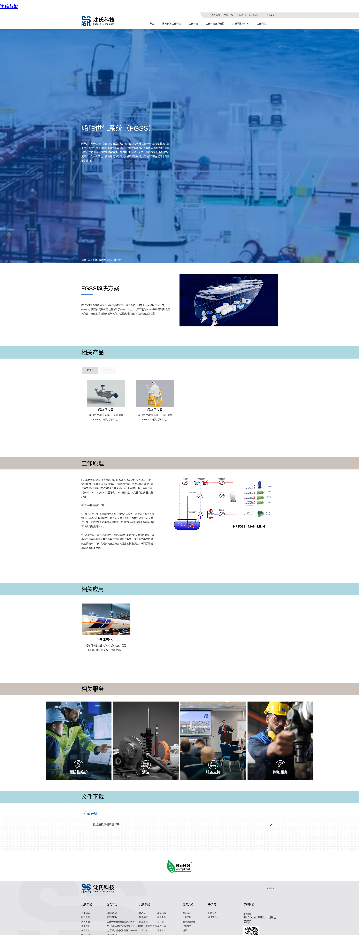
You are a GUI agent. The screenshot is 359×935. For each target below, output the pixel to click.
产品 (151, 23)
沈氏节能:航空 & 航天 (149, 926)
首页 (84, 260)
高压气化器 (106, 409)
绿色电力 (161, 917)
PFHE (108, 370)
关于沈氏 (85, 913)
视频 (185, 930)
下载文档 (187, 917)
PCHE (90, 370)
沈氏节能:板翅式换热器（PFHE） (122, 930)
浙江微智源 (213, 917)
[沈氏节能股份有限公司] (98, 21)
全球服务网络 (189, 922)
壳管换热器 (112, 917)
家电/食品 (143, 917)
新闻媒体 (85, 930)
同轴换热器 (112, 913)
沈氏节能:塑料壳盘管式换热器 (121, 922)
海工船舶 (143, 922)
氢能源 (160, 922)
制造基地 (85, 917)
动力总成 (161, 926)
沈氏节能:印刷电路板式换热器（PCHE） (126, 926)
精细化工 (161, 930)
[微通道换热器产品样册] (272, 825)
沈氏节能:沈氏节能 (171, 23)
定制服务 (254, 15)
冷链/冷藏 (161, 913)
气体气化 (106, 640)
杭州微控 (212, 913)
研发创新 (85, 926)
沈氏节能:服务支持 (215, 23)
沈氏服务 (187, 913)
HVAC (142, 913)
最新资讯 (241, 15)
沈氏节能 (9, 6)
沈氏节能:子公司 (240, 23)
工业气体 (143, 930)
